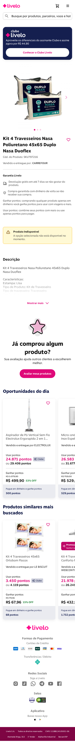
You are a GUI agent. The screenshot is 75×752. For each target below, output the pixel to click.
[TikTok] (24, 684)
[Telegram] (42, 684)
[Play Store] (40, 719)
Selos (37, 693)
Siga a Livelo (37, 678)
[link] (11, 6)
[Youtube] (51, 684)
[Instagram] (16, 684)
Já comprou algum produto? (38, 347)
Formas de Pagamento (37, 638)
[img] (41, 700)
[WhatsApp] (33, 684)
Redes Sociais (37, 673)
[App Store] (35, 719)
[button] (57, 5)
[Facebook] (59, 684)
